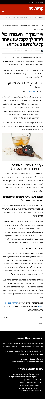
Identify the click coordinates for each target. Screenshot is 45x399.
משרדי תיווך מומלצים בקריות (29, 385)
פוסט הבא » (5, 317)
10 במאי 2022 (28, 51)
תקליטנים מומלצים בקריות (30, 391)
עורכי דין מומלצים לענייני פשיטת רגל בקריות (24, 377)
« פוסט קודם (39, 317)
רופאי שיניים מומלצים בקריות (29, 388)
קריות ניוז (36, 8)
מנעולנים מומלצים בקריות (30, 379)
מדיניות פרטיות (28, 362)
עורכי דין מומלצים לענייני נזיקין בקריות (26, 374)
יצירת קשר (32, 2)
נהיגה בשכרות (31, 91)
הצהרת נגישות (17, 362)
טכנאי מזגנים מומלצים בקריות (29, 382)
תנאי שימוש (39, 362)
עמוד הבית (39, 2)
